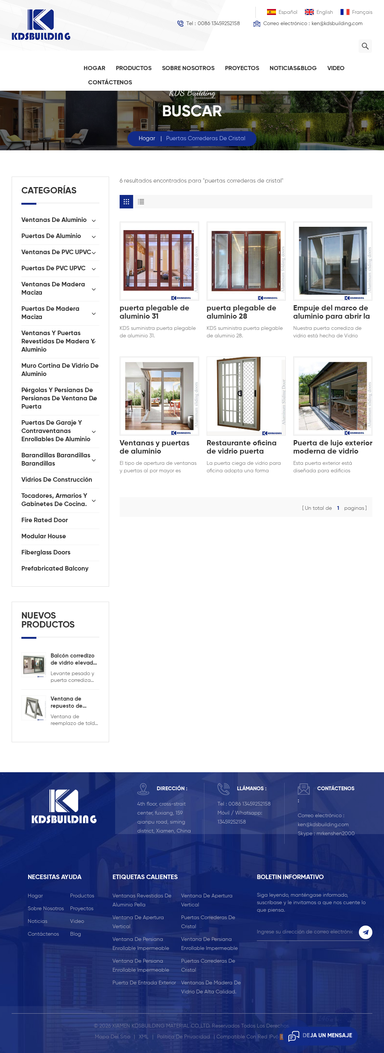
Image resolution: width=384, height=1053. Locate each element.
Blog (75, 934)
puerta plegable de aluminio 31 (154, 313)
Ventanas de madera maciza (53, 289)
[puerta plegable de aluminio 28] (246, 261)
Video (336, 69)
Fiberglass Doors (45, 553)
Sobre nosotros (188, 69)
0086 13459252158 (219, 23)
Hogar (94, 69)
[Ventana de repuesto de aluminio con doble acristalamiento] (33, 707)
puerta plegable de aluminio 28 (241, 313)
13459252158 (232, 822)
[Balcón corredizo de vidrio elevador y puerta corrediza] (33, 664)
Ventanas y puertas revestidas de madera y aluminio (58, 341)
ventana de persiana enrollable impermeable (140, 944)
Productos (134, 69)
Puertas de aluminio (51, 236)
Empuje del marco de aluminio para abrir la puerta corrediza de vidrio (331, 313)
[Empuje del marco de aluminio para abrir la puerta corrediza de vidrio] (333, 261)
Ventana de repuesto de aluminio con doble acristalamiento (71, 703)
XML (143, 1037)
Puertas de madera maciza (50, 313)
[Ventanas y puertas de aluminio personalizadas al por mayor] (159, 396)
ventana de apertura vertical (206, 900)
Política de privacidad (183, 1037)
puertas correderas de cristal (208, 922)
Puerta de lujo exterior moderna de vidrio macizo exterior (332, 448)
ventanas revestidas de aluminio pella (141, 900)
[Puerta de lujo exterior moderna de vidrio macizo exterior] (333, 396)
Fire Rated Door (44, 520)
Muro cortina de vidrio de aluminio (60, 370)
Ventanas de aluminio (54, 220)
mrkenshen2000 (335, 833)
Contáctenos (110, 83)
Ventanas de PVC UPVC (56, 252)
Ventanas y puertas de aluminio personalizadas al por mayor (158, 448)
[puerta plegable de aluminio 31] (159, 261)
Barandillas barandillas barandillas (55, 459)
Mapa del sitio (112, 1037)
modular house (43, 536)
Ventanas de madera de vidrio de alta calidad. (211, 987)
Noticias (37, 921)
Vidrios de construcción (56, 480)
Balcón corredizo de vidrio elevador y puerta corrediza (75, 660)
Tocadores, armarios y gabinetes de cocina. (54, 500)
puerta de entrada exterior (144, 983)
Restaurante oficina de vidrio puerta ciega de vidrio (242, 448)
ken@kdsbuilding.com (337, 23)
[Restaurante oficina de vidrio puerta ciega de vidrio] (246, 396)
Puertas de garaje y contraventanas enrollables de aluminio (55, 431)
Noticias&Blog (293, 69)
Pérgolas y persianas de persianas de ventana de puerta (59, 398)
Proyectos (242, 69)
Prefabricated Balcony (54, 569)
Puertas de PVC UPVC (53, 268)
